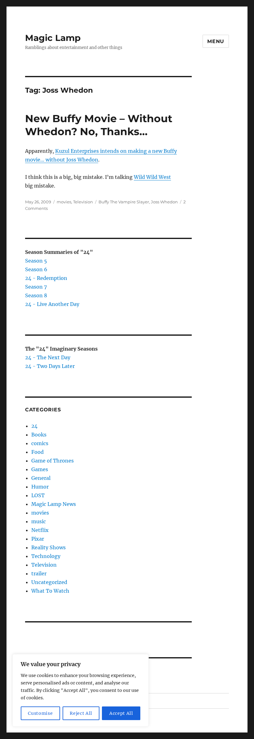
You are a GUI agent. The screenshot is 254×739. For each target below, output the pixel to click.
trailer (38, 573)
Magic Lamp (53, 38)
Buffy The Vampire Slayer (124, 201)
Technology (45, 556)
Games (39, 469)
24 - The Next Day (47, 357)
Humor (40, 487)
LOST (38, 495)
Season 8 (36, 295)
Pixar (37, 539)
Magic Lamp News (53, 504)
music (38, 521)
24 (34, 426)
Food (37, 452)
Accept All (121, 713)
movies (64, 201)
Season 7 (36, 287)
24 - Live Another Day (52, 304)
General (40, 478)
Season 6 (36, 269)
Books (38, 434)
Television (83, 201)
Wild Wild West (152, 177)
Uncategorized (49, 582)
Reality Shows (48, 547)
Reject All (81, 713)
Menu (215, 41)
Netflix (40, 530)
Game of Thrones (52, 461)
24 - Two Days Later (50, 366)
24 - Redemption (46, 278)
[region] (80, 690)
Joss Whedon (164, 201)
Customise (40, 713)
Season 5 (36, 261)
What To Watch (50, 591)
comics (39, 443)
